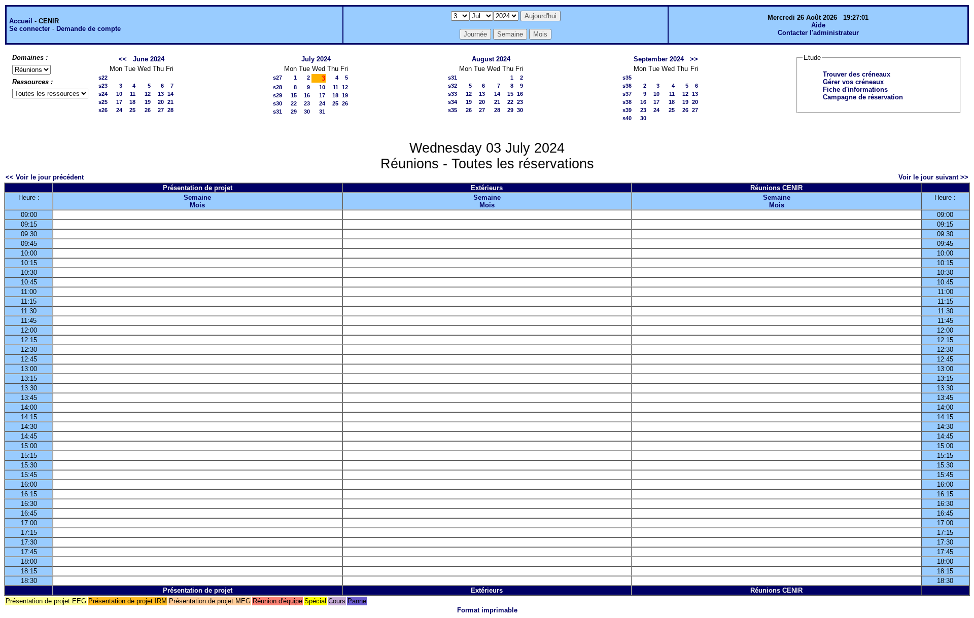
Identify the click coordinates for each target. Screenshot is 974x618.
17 (119, 102)
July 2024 (316, 59)
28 (170, 110)
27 (161, 110)
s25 (103, 102)
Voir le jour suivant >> (933, 177)
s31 (277, 111)
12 (148, 94)
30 (307, 111)
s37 (627, 94)
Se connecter (29, 28)
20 (161, 102)
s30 (277, 103)
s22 (103, 78)
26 (148, 110)
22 (294, 103)
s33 (452, 94)
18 (132, 102)
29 (294, 111)
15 (294, 95)
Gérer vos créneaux (853, 82)
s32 (452, 86)
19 (148, 102)
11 (132, 94)
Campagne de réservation (863, 97)
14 (170, 94)
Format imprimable (487, 610)
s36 (627, 86)
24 (119, 110)
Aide (818, 25)
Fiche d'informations (855, 89)
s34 (452, 102)
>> (694, 59)
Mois (197, 205)
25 (132, 110)
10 (119, 94)
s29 (277, 95)
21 (170, 102)
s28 (277, 87)
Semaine (197, 197)
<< (123, 59)
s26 (103, 110)
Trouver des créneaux (856, 74)
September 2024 (659, 59)
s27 (277, 78)
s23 (103, 86)
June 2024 (148, 59)
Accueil (20, 21)
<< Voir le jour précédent (45, 177)
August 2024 (491, 59)
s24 (103, 94)
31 (322, 111)
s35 (452, 110)
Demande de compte (88, 28)
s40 (627, 118)
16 (307, 95)
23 (307, 103)
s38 (627, 102)
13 (161, 94)
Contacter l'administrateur (818, 33)
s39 (627, 110)
